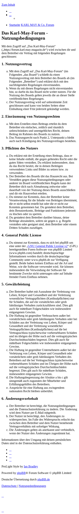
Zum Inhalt (8, 4)
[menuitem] (10, 11)
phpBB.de (43, 479)
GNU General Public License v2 (47, 246)
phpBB (21, 473)
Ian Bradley (31, 466)
